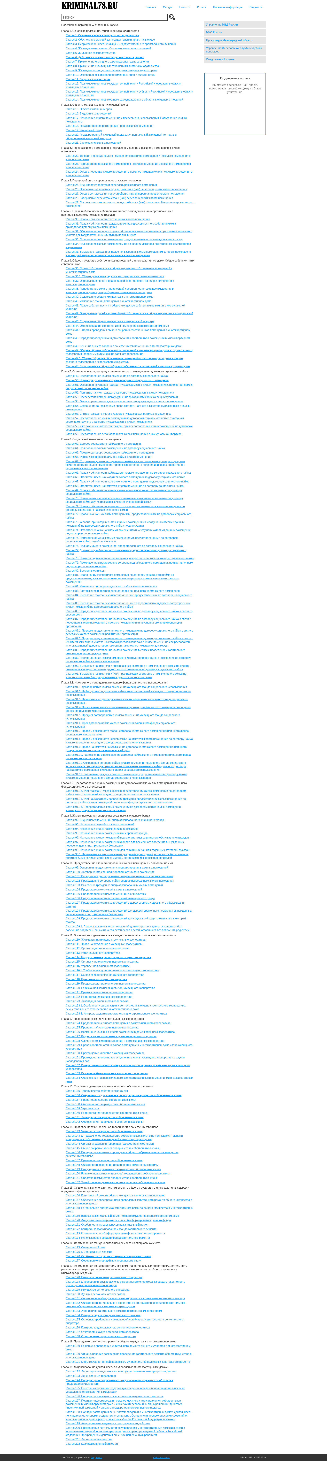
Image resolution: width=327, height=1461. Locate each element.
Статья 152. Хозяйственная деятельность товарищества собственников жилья (115, 1182)
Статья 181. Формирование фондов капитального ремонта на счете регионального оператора (125, 1298)
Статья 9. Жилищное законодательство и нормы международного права (111, 70)
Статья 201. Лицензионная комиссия (89, 1439)
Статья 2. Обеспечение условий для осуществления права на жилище (110, 39)
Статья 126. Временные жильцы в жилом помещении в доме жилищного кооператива (120, 1032)
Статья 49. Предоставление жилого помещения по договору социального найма (117, 375)
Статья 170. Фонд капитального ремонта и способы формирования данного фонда (118, 1220)
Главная (150, 7)
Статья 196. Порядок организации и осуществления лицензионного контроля (115, 1396)
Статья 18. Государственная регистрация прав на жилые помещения (109, 125)
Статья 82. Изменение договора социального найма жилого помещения (111, 586)
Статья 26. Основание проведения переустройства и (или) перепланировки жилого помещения (126, 189)
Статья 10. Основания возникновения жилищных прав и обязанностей (110, 74)
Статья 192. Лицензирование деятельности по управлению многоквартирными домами (121, 1371)
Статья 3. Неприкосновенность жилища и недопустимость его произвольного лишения (121, 44)
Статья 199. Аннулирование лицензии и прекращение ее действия (108, 1423)
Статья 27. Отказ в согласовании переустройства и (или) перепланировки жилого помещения (125, 193)
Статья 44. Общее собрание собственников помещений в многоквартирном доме (117, 325)
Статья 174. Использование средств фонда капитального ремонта (108, 1237)
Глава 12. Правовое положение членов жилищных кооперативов (102, 1018)
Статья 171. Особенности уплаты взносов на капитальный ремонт (108, 1224)
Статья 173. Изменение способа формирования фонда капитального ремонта (115, 1233)
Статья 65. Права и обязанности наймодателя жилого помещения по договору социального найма (128, 472)
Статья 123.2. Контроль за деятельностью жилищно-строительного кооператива (116, 1013)
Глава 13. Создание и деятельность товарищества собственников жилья (107, 1086)
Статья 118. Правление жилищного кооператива (96, 979)
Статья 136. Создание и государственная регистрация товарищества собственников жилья (124, 1095)
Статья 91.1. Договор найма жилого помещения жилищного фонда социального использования (126, 687)
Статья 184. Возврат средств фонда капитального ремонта (103, 1315)
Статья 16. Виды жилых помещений (88, 113)
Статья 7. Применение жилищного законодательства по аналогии (107, 61)
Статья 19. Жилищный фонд (84, 130)
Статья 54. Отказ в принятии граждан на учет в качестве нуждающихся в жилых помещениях (124, 401)
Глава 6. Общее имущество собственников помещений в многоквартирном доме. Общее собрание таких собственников (127, 262)
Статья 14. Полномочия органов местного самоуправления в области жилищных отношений (124, 99)
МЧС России (214, 32)
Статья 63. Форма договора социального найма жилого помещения (108, 456)
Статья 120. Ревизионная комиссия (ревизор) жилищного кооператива (110, 988)
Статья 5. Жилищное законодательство (90, 52)
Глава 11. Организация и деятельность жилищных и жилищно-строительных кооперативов (118, 935)
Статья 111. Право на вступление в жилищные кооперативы (104, 944)
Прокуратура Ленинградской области (229, 40)
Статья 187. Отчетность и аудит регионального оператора (102, 1332)
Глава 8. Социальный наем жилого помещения (91, 439)
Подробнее (96, 1457)
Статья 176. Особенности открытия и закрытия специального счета (108, 1256)
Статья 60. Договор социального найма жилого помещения (103, 443)
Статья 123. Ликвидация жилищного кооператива (97, 1001)
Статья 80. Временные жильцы (85, 570)
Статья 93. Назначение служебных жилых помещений (100, 824)
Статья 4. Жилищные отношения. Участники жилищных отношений (108, 48)
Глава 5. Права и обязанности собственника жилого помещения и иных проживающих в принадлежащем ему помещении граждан (117, 213)
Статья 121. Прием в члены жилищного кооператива (99, 992)
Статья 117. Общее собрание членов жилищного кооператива (105, 974)
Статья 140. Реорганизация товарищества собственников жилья (106, 1112)
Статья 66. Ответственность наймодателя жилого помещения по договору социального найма (125, 477)
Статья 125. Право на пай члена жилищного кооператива (102, 1027)
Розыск (201, 7)
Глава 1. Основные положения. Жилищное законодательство (100, 30)
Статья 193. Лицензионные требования (91, 1375)
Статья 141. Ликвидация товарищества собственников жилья (105, 1117)
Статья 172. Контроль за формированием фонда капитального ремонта (111, 1229)
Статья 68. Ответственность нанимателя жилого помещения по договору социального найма (125, 486)
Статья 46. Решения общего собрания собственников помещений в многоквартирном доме (124, 346)
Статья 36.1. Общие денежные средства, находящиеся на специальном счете (115, 276)
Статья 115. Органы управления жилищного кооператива (102, 961)
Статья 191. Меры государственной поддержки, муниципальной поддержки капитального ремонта (128, 1361)
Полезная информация (228, 7)
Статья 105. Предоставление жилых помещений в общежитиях (106, 894)
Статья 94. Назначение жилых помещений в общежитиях (102, 828)
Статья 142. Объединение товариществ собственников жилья (105, 1121)
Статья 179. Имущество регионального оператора (97, 1289)
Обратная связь (161, 1457)
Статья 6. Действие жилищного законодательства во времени (105, 57)
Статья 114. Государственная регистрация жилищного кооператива (108, 957)
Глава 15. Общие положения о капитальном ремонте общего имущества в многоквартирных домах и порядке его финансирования (125, 1189)
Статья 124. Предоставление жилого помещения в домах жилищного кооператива (118, 1023)
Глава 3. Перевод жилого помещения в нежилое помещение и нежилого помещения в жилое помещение (120, 149)
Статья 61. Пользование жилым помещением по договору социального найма (115, 448)
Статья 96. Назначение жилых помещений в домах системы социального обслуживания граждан (127, 837)
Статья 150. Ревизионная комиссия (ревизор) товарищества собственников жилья (118, 1173)
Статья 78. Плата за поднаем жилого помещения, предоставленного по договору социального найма (130, 558)
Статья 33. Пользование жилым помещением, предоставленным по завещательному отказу (124, 239)
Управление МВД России (222, 24)
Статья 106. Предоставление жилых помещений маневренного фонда (110, 898)
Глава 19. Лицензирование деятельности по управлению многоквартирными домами (115, 1367)
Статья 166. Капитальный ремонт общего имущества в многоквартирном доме (115, 1195)
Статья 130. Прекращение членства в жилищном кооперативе (105, 1053)
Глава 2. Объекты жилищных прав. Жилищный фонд (94, 104)
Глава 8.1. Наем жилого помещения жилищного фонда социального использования (114, 682)
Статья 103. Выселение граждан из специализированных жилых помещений (114, 885)
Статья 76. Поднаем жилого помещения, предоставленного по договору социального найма (124, 545)
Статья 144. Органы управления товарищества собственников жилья (110, 1143)
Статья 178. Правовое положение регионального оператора (104, 1277)
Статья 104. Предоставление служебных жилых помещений (104, 889)
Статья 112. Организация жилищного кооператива (97, 948)
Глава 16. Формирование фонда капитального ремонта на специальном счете (110, 1243)
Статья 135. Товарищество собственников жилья (97, 1090)
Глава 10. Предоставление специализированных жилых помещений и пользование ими (117, 863)
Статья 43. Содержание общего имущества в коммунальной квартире (110, 321)
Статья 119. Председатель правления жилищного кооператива (105, 983)
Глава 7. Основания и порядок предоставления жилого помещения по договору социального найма (124, 371)
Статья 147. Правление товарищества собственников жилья (104, 1160)
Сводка (167, 7)
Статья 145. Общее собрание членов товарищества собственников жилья (113, 1148)
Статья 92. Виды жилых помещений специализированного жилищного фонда (115, 820)
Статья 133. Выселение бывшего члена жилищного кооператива (107, 1073)
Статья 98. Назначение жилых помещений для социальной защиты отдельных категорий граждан (127, 850)
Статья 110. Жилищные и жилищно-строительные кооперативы (106, 939)
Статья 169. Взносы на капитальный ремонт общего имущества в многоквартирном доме (122, 1215)
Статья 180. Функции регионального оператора (96, 1294)
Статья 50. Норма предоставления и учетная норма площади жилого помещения (117, 380)
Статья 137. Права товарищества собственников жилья (101, 1099)
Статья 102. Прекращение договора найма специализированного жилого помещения (120, 880)
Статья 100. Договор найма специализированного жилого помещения (110, 872)
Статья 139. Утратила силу (82, 1108)
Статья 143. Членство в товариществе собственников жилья (104, 1131)
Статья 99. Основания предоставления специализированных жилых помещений (117, 867)
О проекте (256, 7)
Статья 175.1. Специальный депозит (89, 1251)
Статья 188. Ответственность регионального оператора (101, 1336)
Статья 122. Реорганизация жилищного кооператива (99, 996)
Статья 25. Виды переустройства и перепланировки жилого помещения (111, 184)
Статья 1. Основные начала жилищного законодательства (102, 35)
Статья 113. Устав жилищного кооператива (93, 952)
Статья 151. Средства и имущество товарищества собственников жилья (112, 1178)
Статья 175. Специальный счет (85, 1247)
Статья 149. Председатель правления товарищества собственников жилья (113, 1169)
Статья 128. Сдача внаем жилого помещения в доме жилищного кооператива (115, 1040)
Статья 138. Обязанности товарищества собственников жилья (105, 1104)
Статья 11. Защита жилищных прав (88, 79)
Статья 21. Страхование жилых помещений (93, 142)
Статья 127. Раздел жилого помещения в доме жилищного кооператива (111, 1036)
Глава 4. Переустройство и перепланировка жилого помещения (101, 180)
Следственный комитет (221, 59)
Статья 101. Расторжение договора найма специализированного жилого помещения (119, 876)
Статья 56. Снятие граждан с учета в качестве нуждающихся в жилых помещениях (118, 413)
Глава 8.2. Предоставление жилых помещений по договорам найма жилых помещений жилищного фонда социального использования (124, 785)
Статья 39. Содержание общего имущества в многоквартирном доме (109, 296)
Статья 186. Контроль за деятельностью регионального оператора (108, 1327)
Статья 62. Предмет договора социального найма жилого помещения (110, 452)
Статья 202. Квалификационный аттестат (92, 1443)
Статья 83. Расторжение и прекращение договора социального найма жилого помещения (123, 590)
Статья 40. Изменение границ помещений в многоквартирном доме (108, 301)
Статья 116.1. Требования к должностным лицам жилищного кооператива (112, 970)
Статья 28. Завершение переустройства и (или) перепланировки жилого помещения (119, 198)
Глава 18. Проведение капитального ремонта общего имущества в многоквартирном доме (118, 1341)
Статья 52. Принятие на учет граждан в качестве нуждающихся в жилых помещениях (120, 392)
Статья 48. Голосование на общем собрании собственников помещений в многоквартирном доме (128, 366)
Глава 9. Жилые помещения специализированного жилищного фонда (105, 815)
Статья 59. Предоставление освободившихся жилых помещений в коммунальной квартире (124, 434)
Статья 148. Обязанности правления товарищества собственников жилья (112, 1164)
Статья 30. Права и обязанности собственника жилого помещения (108, 219)
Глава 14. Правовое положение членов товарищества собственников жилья (109, 1127)
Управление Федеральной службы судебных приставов (234, 50)
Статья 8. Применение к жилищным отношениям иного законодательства (112, 66)
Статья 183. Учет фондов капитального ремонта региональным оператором (114, 1310)
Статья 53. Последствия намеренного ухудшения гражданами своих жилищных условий (122, 397)
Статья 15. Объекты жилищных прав (89, 109)
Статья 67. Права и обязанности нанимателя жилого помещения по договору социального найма (127, 481)
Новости (184, 7)
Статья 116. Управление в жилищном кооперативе (98, 966)
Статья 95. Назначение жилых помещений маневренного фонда (106, 833)
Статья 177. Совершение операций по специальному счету (103, 1260)
